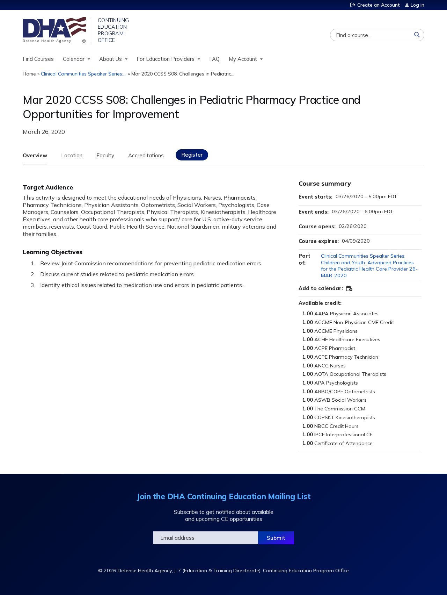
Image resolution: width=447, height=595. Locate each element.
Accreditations (146, 155)
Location (71, 155)
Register (192, 154)
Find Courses (38, 59)
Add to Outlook (349, 289)
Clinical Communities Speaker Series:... (83, 74)
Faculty (105, 155)
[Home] (55, 30)
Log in (417, 4)
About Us (110, 59)
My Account (243, 59)
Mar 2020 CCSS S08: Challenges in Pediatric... (182, 74)
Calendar (74, 59)
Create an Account (378, 4)
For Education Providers (166, 59)
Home (29, 74)
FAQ (214, 59)
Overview (35, 155)
